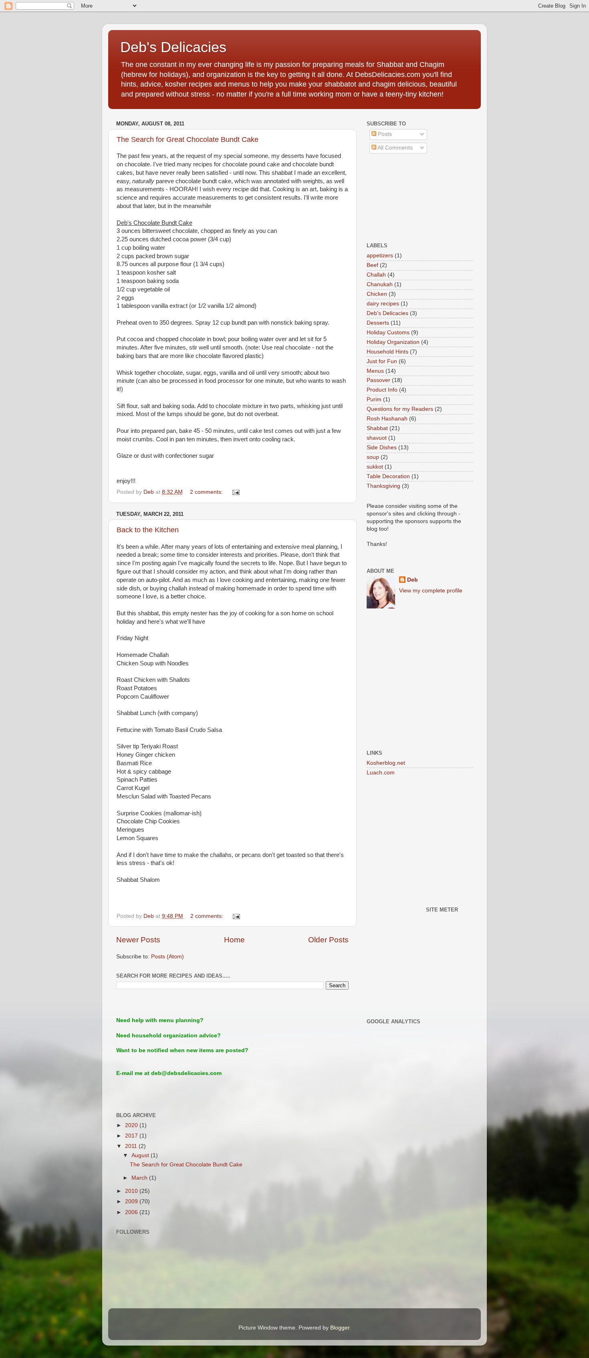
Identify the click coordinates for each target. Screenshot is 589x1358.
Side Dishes (382, 448)
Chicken (377, 294)
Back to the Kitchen (148, 530)
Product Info (382, 390)
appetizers (380, 256)
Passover (378, 380)
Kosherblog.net (386, 763)
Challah (376, 275)
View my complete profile (430, 591)
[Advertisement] (403, 198)
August (141, 1155)
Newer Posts (138, 940)
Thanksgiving (383, 486)
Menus (375, 371)
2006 (132, 1212)
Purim (374, 399)
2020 (132, 1125)
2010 (132, 1191)
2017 (132, 1136)
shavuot (377, 438)
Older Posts (328, 940)
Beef (372, 265)
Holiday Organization (393, 342)
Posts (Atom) (167, 957)
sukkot (375, 467)
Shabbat (377, 428)
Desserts (378, 323)
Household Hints (387, 352)
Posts (384, 134)
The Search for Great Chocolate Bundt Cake (187, 139)
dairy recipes (383, 304)
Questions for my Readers (400, 409)
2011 (132, 1146)
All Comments (394, 148)
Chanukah (380, 284)
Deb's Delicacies (173, 47)
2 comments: (207, 492)
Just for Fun (382, 361)
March (140, 1178)
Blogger (339, 1328)
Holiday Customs (388, 332)
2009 (132, 1201)
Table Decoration (388, 476)
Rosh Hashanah (387, 419)
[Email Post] (235, 492)
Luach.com (381, 773)
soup (373, 457)
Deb (412, 580)
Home (234, 940)
